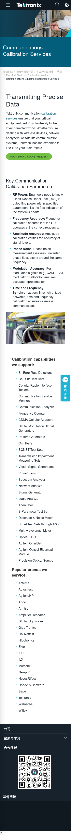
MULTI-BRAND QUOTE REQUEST (29, 156)
